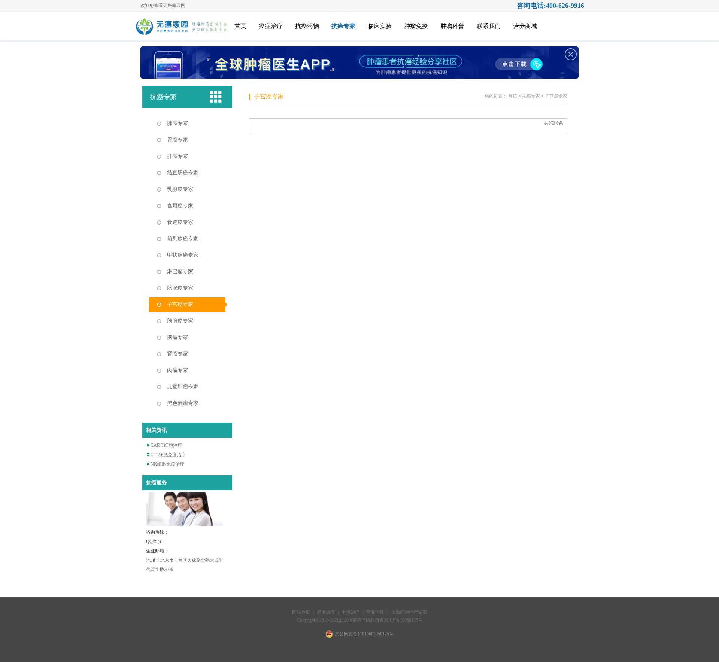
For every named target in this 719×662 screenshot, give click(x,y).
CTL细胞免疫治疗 (168, 454)
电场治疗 (351, 612)
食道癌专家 (180, 222)
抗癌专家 (343, 26)
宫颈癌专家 (180, 205)
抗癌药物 (307, 26)
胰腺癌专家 (180, 321)
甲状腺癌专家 (182, 255)
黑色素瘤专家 (182, 403)
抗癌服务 (156, 482)
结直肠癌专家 (182, 173)
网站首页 (301, 612)
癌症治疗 (271, 26)
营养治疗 (375, 612)
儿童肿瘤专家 (182, 387)
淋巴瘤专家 (180, 271)
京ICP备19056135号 (403, 620)
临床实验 (380, 26)
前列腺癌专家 (182, 238)
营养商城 (525, 26)
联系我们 (489, 26)
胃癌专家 (177, 140)
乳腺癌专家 (180, 189)
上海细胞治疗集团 (409, 612)
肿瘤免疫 (416, 26)
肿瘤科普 (452, 26)
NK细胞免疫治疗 (167, 464)
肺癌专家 (177, 123)
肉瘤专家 (177, 370)
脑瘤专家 (177, 337)
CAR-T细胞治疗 (166, 445)
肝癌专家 (177, 156)
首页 (240, 26)
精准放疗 (326, 612)
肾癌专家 (177, 354)
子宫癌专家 (180, 304)
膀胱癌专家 (180, 288)
